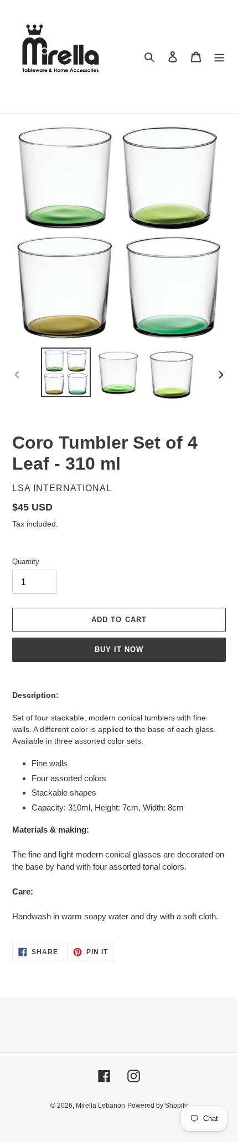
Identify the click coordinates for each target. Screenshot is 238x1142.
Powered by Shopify (157, 1105)
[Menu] (219, 57)
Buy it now (119, 649)
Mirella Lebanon (100, 1105)
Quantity (25, 561)
